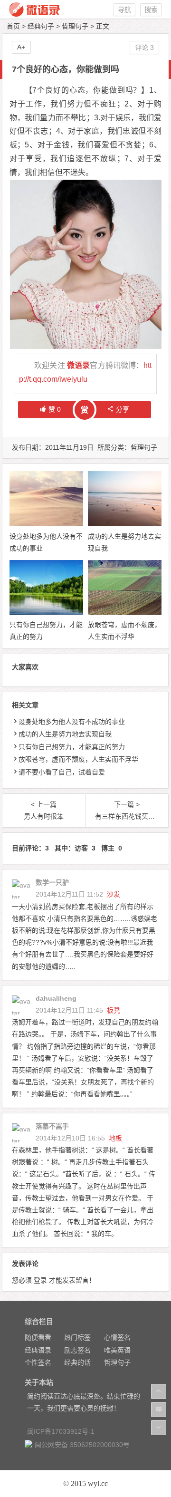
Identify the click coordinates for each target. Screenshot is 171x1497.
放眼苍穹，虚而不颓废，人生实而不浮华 (78, 759)
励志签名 (77, 1350)
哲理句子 (75, 26)
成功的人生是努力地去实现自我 (65, 734)
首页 (13, 26)
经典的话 (77, 1362)
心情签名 (117, 1337)
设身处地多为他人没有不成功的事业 (72, 721)
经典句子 (41, 26)
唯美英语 (117, 1350)
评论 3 (144, 47)
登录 (40, 1280)
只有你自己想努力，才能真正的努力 (72, 747)
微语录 (78, 365)
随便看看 (38, 1337)
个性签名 (38, 1362)
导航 (124, 9)
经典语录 (38, 1350)
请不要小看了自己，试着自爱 (62, 772)
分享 (122, 409)
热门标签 (77, 1337)
